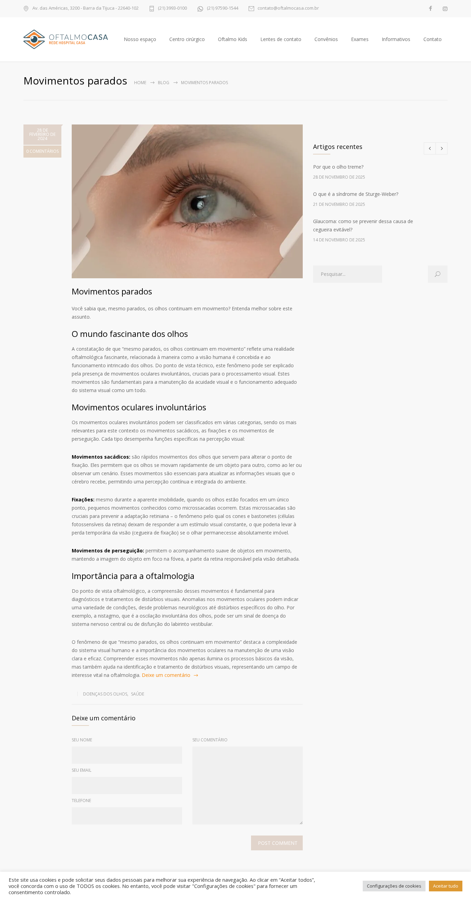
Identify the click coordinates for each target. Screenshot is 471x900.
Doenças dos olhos (105, 694)
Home (140, 83)
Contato (432, 39)
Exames (360, 39)
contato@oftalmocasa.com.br (288, 8)
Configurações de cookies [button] (394, 886)
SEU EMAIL (81, 770)
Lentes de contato (280, 39)
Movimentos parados (112, 291)
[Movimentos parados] (187, 201)
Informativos (396, 39)
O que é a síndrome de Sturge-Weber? (355, 194)
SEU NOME (82, 740)
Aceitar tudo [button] (445, 886)
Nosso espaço (140, 39)
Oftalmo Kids (232, 39)
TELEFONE (81, 800)
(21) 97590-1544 (222, 8)
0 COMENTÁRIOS (42, 151)
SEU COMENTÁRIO (210, 740)
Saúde (137, 694)
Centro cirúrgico (187, 39)
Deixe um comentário (166, 675)
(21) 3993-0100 (172, 8)
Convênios (326, 39)
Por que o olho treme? (338, 166)
